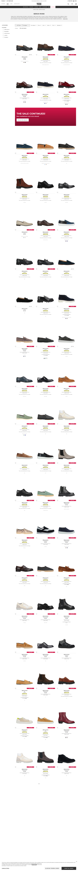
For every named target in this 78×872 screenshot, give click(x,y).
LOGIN (75, 1)
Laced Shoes (7, 33)
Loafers (5, 35)
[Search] (68, 4)
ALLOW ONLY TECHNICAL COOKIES (52, 868)
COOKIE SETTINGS (5, 868)
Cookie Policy (34, 864)
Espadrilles (6, 31)
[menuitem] (3, 4)
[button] (8, 27)
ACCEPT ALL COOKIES (68, 868)
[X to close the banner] (76, 861)
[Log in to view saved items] (72, 4)
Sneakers (6, 37)
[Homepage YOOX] (39, 4)
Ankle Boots (6, 29)
